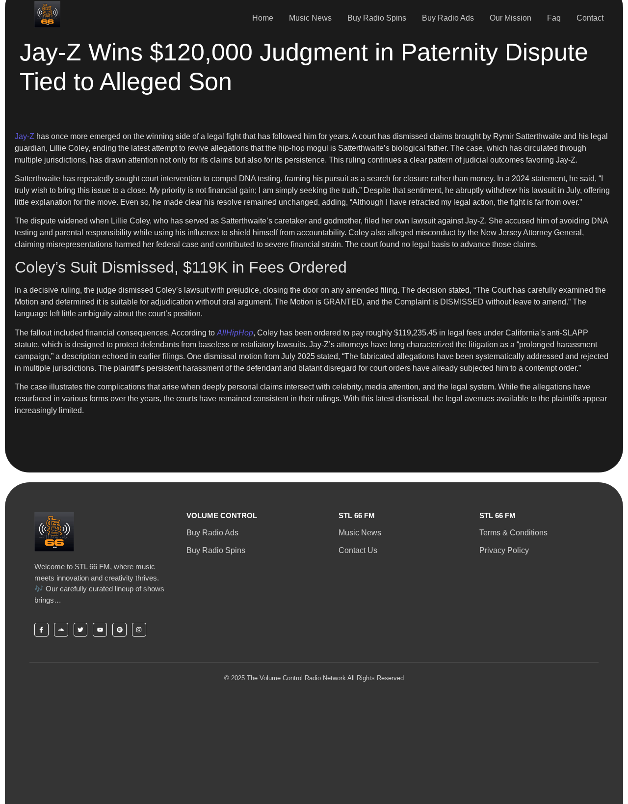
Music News (310, 18)
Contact (589, 18)
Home (262, 18)
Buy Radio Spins (376, 18)
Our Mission (510, 18)
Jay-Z (24, 136)
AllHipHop (235, 333)
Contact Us (358, 550)
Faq (554, 18)
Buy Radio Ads (448, 18)
